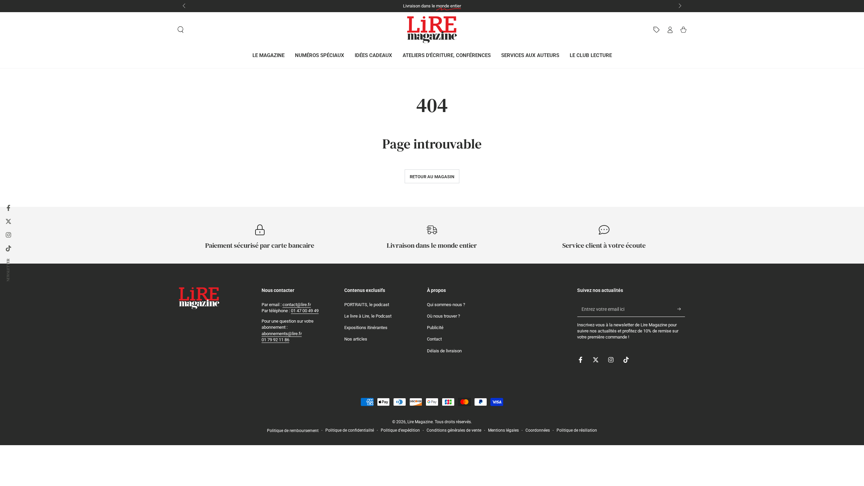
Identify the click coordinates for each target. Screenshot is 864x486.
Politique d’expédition (400, 430)
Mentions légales (503, 430)
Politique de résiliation (577, 430)
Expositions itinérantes (365, 327)
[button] (180, 29)
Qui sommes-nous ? (446, 304)
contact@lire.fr (296, 304)
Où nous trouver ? (443, 316)
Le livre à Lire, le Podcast (368, 316)
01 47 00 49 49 (305, 310)
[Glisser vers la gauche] (184, 6)
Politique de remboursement (293, 430)
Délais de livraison (444, 350)
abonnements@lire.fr (282, 333)
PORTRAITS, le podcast (366, 304)
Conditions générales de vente (454, 430)
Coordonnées (537, 430)
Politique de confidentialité (349, 430)
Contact (434, 339)
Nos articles (355, 339)
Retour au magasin (432, 176)
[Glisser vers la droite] (679, 6)
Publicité (435, 327)
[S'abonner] (681, 309)
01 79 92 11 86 (275, 339)
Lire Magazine (420, 422)
